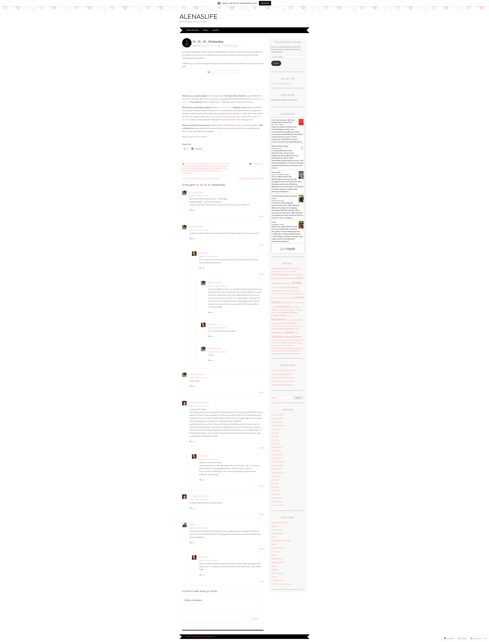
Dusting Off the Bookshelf (281, 541)
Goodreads (284, 306)
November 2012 (277, 465)
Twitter (288, 345)
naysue (192, 524)
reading (192, 168)
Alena (279, 271)
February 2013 (277, 455)
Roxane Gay (277, 148)
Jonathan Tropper (279, 315)
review (286, 336)
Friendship (300, 303)
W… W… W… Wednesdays (281, 584)
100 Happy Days (277, 268)
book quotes (291, 278)
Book (273, 278)
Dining (273, 537)
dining (284, 298)
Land (274, 222)
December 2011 (277, 505)
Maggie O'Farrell (279, 224)
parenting (275, 332)
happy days (284, 310)
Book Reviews (192, 30)
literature (217, 166)
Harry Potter (275, 313)
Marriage (288, 320)
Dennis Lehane (276, 298)
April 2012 (275, 491)
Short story (285, 340)
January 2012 (276, 501)
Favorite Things (277, 548)
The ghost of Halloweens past (283, 378)
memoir (274, 323)
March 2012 (276, 494)
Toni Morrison (276, 345)
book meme (281, 278)
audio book (285, 274)
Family (205, 30)
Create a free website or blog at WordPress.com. (201, 637)
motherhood (289, 323)
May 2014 (275, 440)
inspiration (284, 312)
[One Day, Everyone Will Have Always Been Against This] (302, 125)
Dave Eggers (288, 294)
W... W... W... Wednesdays (218, 46)
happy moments (295, 310)
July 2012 (274, 480)
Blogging (274, 526)
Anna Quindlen (286, 271)
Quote (282, 333)
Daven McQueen (279, 201)
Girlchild (274, 307)
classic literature (277, 294)
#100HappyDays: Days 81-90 (283, 381)
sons (291, 340)
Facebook (291, 298)
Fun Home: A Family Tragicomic (224, 117)
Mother (280, 323)
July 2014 (274, 433)
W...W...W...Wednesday (280, 348)
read (296, 332)
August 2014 (276, 429)
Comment (255, 619)
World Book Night (281, 351)
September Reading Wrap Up (282, 385)
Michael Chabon (224, 107)
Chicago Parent (277, 533)
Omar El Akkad (278, 125)
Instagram (294, 312)
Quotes (215, 30)
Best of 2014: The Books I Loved (283, 370)
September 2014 (277, 426)
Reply (261, 216)
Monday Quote (277, 559)
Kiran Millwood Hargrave (281, 174)
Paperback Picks (277, 562)
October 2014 (276, 422)
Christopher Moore (292, 291)
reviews (296, 336)
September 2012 (277, 473)
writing (291, 351)
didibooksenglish (196, 192)
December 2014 (277, 415)
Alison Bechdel (190, 164)
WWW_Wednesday (292, 353)
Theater (274, 577)
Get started (265, 3)
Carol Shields (276, 287)
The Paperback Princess (199, 402)
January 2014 (276, 447)
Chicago (285, 287)
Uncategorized (277, 580)
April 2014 (275, 444)
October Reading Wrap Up (281, 374)
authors (293, 275)
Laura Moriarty (207, 166)
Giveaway (275, 552)
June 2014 (275, 436)
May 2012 (275, 487)
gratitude (295, 307)
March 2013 (276, 451)
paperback (290, 328)
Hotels (273, 555)
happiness (275, 310)
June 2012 (275, 483)
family (299, 297)
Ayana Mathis (202, 164)
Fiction (276, 302)
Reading (203, 46)
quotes (289, 332)
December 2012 (277, 462)
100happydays (291, 268)
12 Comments (257, 164)
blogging (299, 275)
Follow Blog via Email (287, 42)
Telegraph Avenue (203, 168)
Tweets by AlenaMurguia (280, 83)
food (295, 303)
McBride (295, 320)
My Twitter (288, 79)
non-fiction (280, 328)
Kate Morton (196, 166)
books (211, 164)
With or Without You (208, 171)
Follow (276, 63)
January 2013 (276, 458)
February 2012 (277, 498)
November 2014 (277, 418)
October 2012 (276, 469)
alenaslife (199, 16)
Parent (297, 329)
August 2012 (276, 476)
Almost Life (276, 172)
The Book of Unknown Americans (291, 343)
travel (283, 345)
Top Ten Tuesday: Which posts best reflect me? (200, 179)
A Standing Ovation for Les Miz (251, 179)
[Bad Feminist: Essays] (302, 151)
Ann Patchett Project (279, 522)
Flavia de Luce (287, 302)
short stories (276, 340)
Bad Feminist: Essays (280, 146)
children (281, 291)
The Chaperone (217, 168)
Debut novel (298, 293)
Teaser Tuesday (277, 573)
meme (300, 320)
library (289, 315)
